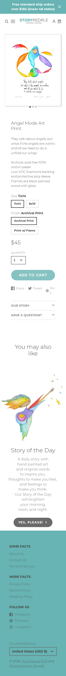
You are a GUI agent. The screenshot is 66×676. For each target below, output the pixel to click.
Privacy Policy (19, 584)
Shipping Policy (21, 596)
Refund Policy (19, 590)
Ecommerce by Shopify (27, 666)
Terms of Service (21, 566)
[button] (30, 107)
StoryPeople (30, 661)
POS (44, 661)
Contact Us (17, 560)
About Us (16, 554)
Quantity (18, 252)
